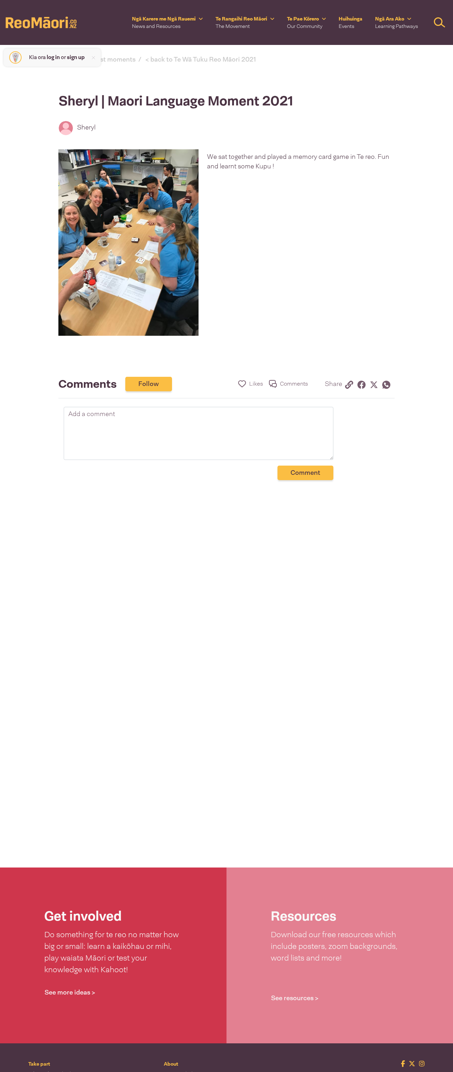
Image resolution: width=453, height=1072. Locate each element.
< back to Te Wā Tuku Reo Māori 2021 (200, 59)
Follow (148, 384)
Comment (305, 472)
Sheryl (86, 127)
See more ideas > (70, 992)
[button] (167, 22)
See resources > (295, 998)
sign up (76, 57)
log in (53, 57)
